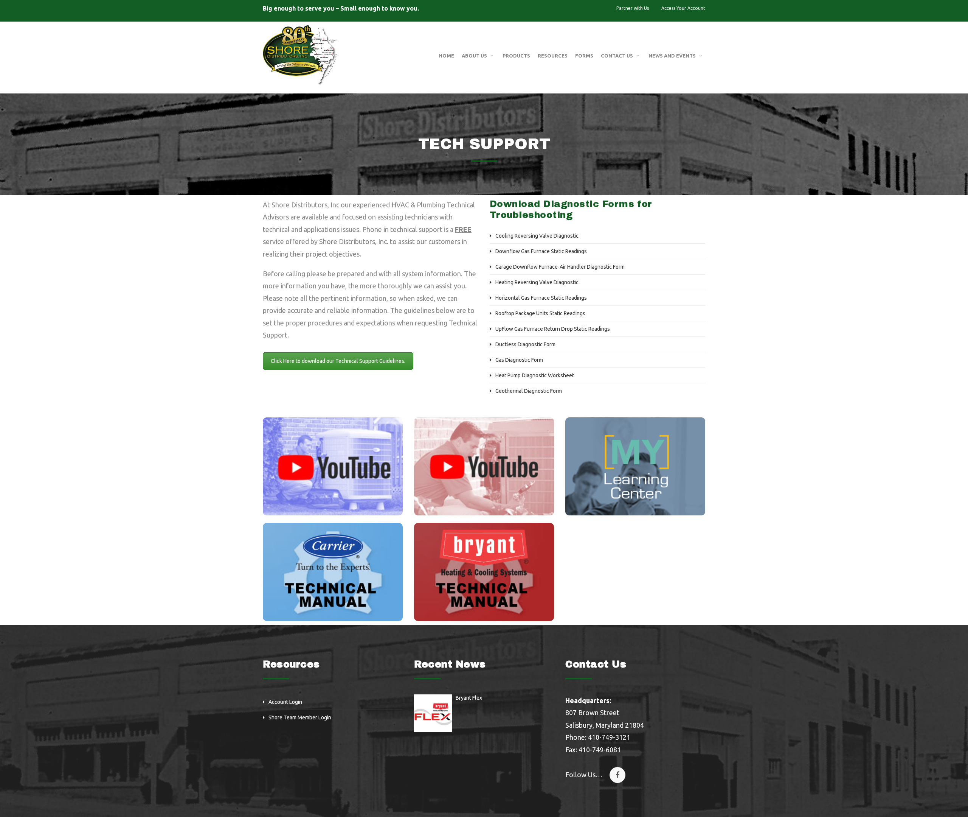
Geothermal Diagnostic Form (528, 391)
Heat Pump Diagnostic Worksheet (534, 375)
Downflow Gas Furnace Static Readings (541, 251)
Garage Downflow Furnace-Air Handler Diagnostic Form (560, 267)
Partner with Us (632, 8)
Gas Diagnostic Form (519, 360)
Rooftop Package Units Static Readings (540, 313)
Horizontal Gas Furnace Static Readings (541, 298)
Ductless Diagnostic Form (525, 344)
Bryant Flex (469, 698)
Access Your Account (683, 8)
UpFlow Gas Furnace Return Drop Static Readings (552, 329)
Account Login (285, 702)
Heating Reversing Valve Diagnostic (537, 282)
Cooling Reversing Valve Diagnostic (537, 236)
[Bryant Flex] (433, 713)
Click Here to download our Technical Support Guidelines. (338, 361)
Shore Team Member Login (299, 717)
